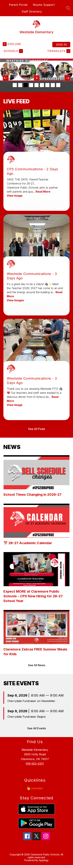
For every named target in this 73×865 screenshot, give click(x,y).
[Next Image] (67, 78)
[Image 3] (26, 85)
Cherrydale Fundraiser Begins (26, 716)
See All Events (36, 728)
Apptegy (44, 860)
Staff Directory (32, 11)
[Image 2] (20, 85)
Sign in (61, 44)
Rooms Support (44, 4)
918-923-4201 (35, 763)
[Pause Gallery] (37, 78)
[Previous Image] (6, 78)
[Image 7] (47, 85)
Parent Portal (18, 4)
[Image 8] (53, 85)
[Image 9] (58, 85)
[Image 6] (42, 85)
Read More (43, 191)
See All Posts (36, 429)
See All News (36, 665)
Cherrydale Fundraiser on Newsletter (31, 701)
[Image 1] (15, 85)
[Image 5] (36, 85)
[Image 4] (31, 85)
